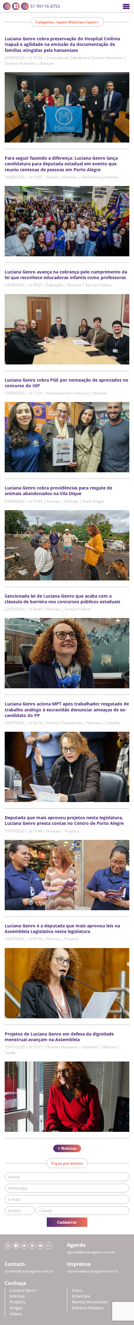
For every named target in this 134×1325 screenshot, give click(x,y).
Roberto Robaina (87, 1308)
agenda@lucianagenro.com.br (91, 1252)
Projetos (17, 1302)
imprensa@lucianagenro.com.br (92, 1271)
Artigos (16, 1308)
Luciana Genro (23, 1290)
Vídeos (16, 1314)
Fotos (77, 1290)
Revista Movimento (90, 1302)
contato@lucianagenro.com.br (29, 1271)
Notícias (17, 1296)
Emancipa (81, 1296)
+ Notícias (67, 1148)
